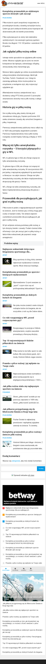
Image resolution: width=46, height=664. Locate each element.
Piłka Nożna (7, 18)
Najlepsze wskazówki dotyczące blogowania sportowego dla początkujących (18, 252)
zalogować (16, 461)
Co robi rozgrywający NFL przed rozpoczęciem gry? (18, 319)
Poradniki (6, 392)
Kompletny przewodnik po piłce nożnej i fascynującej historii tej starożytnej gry (20, 542)
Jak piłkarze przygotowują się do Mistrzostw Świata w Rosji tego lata (20, 410)
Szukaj (41, 469)
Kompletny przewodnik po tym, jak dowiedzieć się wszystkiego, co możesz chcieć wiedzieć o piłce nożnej (24, 556)
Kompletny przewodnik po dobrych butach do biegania (20, 296)
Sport (5, 255)
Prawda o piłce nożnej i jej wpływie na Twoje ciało (24, 563)
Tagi (30, 570)
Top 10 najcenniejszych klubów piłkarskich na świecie (18, 342)
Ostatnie (15, 570)
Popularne (5, 570)
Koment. (23, 570)
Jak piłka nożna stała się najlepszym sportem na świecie (21, 387)
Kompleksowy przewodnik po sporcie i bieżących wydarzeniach (21, 273)
